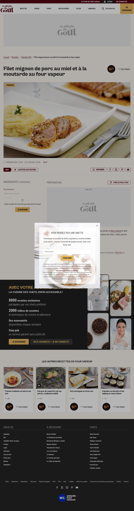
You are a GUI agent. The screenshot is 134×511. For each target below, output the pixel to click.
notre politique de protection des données (67, 270)
